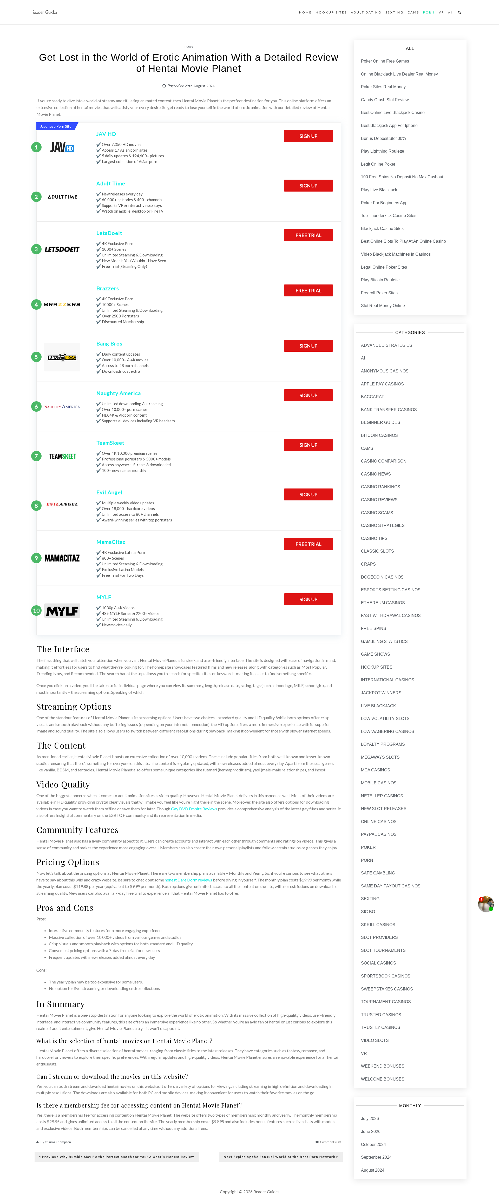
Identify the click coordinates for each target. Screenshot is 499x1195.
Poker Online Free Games (385, 61)
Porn (429, 12)
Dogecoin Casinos (382, 577)
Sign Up (308, 136)
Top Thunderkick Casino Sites (388, 215)
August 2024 (372, 1170)
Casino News (376, 474)
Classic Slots (377, 551)
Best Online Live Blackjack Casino (393, 112)
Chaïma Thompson (58, 1142)
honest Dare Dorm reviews (188, 879)
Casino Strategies (383, 525)
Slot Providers (379, 937)
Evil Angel (109, 492)
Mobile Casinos (379, 783)
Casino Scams (377, 513)
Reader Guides (44, 12)
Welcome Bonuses (382, 1079)
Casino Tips (374, 538)
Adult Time (110, 183)
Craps (368, 564)
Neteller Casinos (382, 796)
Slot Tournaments (383, 950)
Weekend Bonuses (382, 1066)
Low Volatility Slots (385, 718)
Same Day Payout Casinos (391, 886)
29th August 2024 (200, 86)
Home (305, 12)
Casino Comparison (383, 461)
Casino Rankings (380, 487)
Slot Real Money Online (383, 305)
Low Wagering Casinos (387, 731)
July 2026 (370, 1118)
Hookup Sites (331, 12)
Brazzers (107, 288)
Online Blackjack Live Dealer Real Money (399, 74)
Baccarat (372, 397)
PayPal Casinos (379, 834)
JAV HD (106, 134)
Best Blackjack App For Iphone (389, 125)
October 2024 (373, 1144)
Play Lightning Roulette (382, 151)
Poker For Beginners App (384, 203)
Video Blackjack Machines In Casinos (396, 254)
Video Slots (375, 1040)
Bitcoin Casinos (379, 435)
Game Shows (375, 654)
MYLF (103, 597)
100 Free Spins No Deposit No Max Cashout (402, 177)
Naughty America (118, 393)
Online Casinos (379, 821)
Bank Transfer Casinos (389, 410)
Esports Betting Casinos (391, 590)
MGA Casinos (375, 770)
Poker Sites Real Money (383, 87)
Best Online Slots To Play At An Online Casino (403, 241)
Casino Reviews (379, 500)
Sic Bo (368, 911)
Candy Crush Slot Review (385, 100)
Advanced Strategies (386, 345)
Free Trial (308, 235)
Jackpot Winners (381, 693)
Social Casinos (378, 963)
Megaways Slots (380, 757)
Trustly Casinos (380, 1027)
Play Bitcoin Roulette (380, 280)
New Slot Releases (383, 808)
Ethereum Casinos (383, 603)
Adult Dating (366, 12)
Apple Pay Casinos (382, 384)
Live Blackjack (378, 706)
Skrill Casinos (378, 924)
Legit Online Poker (378, 164)
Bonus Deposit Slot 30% (383, 138)
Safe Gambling (378, 873)
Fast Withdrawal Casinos (391, 615)
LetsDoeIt (109, 233)
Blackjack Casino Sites (382, 228)
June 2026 (370, 1131)
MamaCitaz (111, 542)
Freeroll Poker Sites (379, 293)
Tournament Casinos (386, 1002)
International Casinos (387, 680)
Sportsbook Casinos (385, 976)
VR (441, 12)
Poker (368, 847)
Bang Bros (109, 343)
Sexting (394, 12)
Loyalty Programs (383, 744)
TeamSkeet (110, 442)
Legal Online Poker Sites (384, 267)
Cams (413, 12)
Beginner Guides (380, 422)
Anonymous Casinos (385, 371)
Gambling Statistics (384, 641)
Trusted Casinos (381, 1015)
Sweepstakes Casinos (387, 989)
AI (450, 12)
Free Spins (373, 628)
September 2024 (376, 1157)
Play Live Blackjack (379, 190)
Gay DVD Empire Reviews (194, 808)
